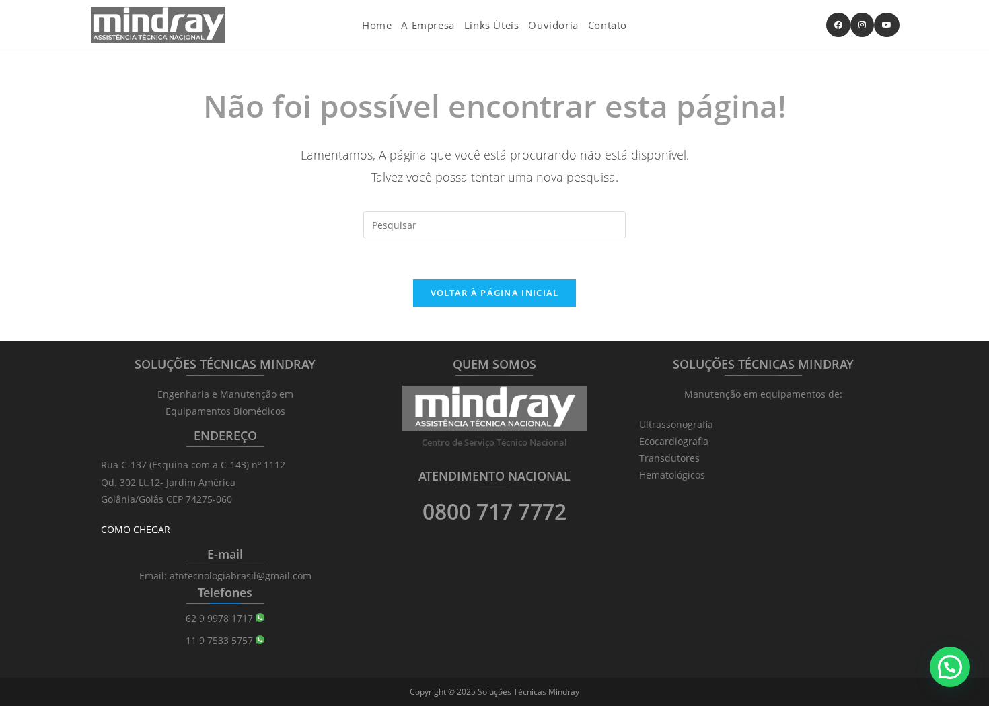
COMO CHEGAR (135, 529)
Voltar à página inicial (495, 293)
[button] (950, 667)
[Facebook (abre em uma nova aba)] (838, 25)
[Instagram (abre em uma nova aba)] (862, 25)
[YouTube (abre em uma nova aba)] (887, 25)
